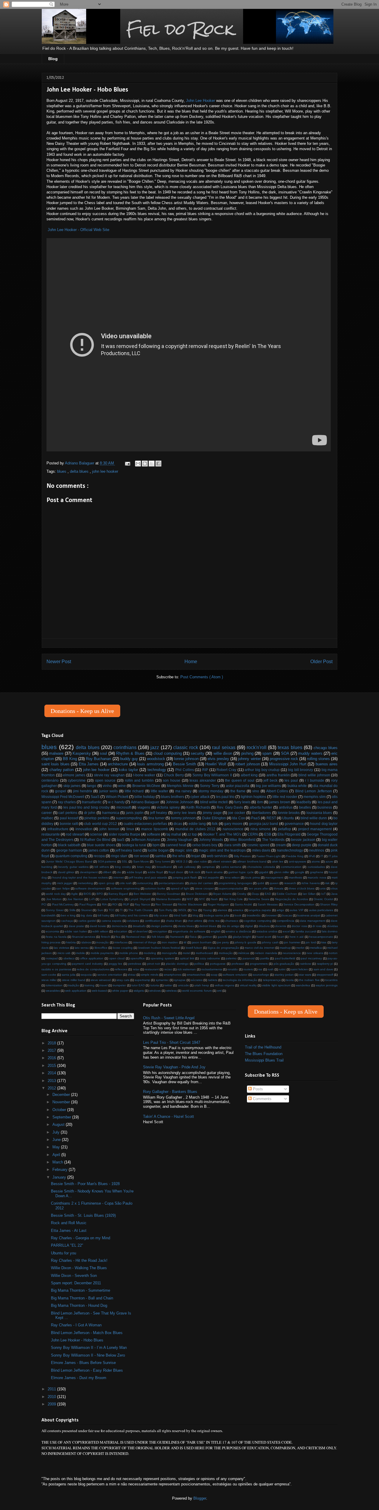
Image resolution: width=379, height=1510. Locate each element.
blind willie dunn (314, 818)
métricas (243, 953)
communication (291, 866)
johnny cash (270, 942)
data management (312, 920)
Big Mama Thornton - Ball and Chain (82, 1298)
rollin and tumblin (139, 780)
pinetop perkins (96, 818)
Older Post (321, 661)
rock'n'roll (256, 747)
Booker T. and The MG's (222, 834)
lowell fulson (194, 947)
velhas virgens (224, 985)
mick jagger (65, 883)
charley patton (61, 769)
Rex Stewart (163, 904)
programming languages (235, 883)
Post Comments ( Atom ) (201, 677)
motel (186, 953)
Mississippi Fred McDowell (62, 797)
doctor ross (299, 926)
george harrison (69, 850)
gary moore (233, 823)
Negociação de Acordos (291, 899)
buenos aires (327, 764)
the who (178, 856)
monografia (169, 953)
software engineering (125, 888)
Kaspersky (82, 753)
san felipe (63, 888)
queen (274, 883)
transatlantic (92, 802)
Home (190, 661)
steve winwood (101, 980)
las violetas (61, 947)
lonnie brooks (289, 813)
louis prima (252, 877)
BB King (70, 758)
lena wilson (232, 877)
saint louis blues (55, 764)
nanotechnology (290, 850)
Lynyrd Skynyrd (139, 899)
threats (278, 888)
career (46, 813)
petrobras (134, 963)
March (58, 1162)
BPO (100, 893)
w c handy (116, 802)
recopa (99, 856)
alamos (222, 910)
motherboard (204, 953)
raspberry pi (325, 963)
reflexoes (121, 969)
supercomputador (231, 888)
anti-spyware (297, 861)
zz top (192, 834)
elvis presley (218, 758)
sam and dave (323, 969)
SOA (285, 753)
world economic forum (197, 990)
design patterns (161, 926)
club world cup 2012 (100, 823)
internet (118, 877)
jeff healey (158, 813)
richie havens (310, 883)
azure (329, 861)
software (153, 834)
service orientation (109, 974)
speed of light (180, 888)
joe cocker (236, 813)
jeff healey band (128, 850)
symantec (162, 980)
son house (171, 780)
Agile (74, 893)
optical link (187, 958)
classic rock (185, 747)
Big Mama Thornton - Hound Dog (79, 1305)
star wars (305, 974)
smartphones (173, 974)
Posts (257, 1089)
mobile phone (128, 953)
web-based (99, 990)
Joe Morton (54, 899)
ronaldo (232, 969)
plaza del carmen (201, 883)
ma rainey (183, 791)
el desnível (140, 931)
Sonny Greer (54, 910)
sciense (96, 834)
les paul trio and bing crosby (86, 807)
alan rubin (200, 861)
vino (255, 791)
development (89, 872)
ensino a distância (238, 931)
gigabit (263, 872)
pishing (247, 753)
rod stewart (75, 834)
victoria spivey (168, 807)
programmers (259, 963)
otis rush (125, 883)
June (57, 1139)
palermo (231, 958)
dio (119, 872)
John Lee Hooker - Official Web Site (78, 229)
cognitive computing (257, 920)
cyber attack (200, 797)
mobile (80, 953)
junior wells (108, 791)
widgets (139, 990)
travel (103, 985)
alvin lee (277, 861)
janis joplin (135, 813)
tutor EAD (138, 985)
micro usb (63, 953)
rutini (282, 969)
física (193, 936)
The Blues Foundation (263, 1053)
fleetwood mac (136, 936)
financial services (83, 936)
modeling (150, 953)
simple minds (149, 974)
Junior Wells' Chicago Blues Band (69, 861)
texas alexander (203, 780)
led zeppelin (211, 877)
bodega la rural (134, 845)
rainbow (305, 963)
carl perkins (67, 813)
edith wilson (100, 931)
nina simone (260, 829)
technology (156, 769)
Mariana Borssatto (168, 899)
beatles (305, 807)
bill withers (101, 866)
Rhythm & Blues (130, 753)
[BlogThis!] (145, 464)
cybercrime (77, 780)
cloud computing (167, 753)
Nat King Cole (233, 899)
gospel (60, 791)
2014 (52, 1073)
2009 (52, 1404)
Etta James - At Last (68, 1230)
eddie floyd (155, 872)
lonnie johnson (186, 758)
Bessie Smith (184, 764)
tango (91, 786)
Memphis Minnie (180, 786)
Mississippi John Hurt (287, 764)
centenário (50, 780)
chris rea (213, 920)
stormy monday (210, 791)
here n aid (297, 936)
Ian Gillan (309, 893)
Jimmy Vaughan (179, 839)
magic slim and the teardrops (222, 850)
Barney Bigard (118, 893)
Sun (100, 910)
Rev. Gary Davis (230, 807)
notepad (52, 958)
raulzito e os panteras (56, 969)
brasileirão (254, 915)
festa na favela (56, 936)
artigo (280, 910)
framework (177, 936)
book (238, 915)
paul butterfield (285, 958)
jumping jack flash (185, 877)
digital (249, 926)
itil (185, 942)
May (56, 1147)
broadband (164, 866)
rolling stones (318, 758)
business (324, 807)
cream (281, 845)
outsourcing (145, 883)
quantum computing (71, 856)
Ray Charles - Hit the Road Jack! (79, 1260)
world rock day (56, 893)
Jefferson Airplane (145, 839)
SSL (125, 861)
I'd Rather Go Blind (95, 839)
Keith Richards (198, 807)
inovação (102, 942)
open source (105, 780)
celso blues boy (204, 845)
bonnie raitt (69, 823)
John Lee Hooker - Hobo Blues (77, 1340)
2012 (52, 1088)
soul (103, 753)
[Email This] (138, 464)
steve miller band (73, 980)
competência (285, 920)
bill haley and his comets (131, 915)
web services (217, 856)
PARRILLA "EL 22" (67, 1245)
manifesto (295, 877)
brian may (144, 866)
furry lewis (242, 802)
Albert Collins (277, 791)
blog (195, 915)
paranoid (249, 958)
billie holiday (144, 797)
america (238, 910)
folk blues (158, 936)
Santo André (243, 904)
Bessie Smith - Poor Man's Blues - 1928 (85, 1184)
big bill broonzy (300, 770)
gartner (207, 936)
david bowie (98, 926)
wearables (53, 990)
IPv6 (312, 856)
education (120, 931)
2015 (52, 1065)
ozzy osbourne (210, 958)
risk (327, 883)
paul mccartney (311, 958)
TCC (112, 910)
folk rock (194, 872)
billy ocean (161, 915)
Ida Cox (238, 818)
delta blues (80, 471)
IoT (323, 893)
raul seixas (223, 747)
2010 (52, 1396)
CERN (253, 834)
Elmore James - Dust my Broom (78, 1378)
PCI (43, 904)
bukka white (297, 786)
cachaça (67, 920)
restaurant (152, 969)
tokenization (54, 985)
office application (92, 958)
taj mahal (173, 834)
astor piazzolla (237, 786)
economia (52, 931)
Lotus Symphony (112, 899)
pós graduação (284, 963)
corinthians (124, 747)
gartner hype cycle (241, 872)
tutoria (154, 985)
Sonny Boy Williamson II (212, 775)
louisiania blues (319, 813)
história (71, 942)
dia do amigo (231, 926)
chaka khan (174, 920)
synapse (180, 980)
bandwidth (48, 915)
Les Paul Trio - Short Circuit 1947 (171, 1042)
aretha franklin (278, 775)
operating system (162, 958)
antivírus (286, 807)
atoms (315, 861)
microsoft (123, 807)
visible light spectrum (276, 985)
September (62, 1117)
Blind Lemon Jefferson (313, 791)
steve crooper (204, 888)
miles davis (261, 850)
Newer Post (58, 661)
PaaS (255, 818)
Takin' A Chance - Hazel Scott (168, 1116)
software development (90, 888)
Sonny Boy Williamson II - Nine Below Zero (88, 1355)
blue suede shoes (101, 845)
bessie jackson (303, 839)
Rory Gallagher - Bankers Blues (170, 1091)
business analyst (308, 915)
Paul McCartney (63, 904)
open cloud (117, 958)
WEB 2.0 (182, 861)
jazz (154, 747)
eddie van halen (76, 931)
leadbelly (303, 802)
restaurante (50, 834)
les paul (291, 780)
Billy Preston (242, 856)
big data (86, 915)
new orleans (314, 953)
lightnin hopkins (253, 797)
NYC (202, 899)
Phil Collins (184, 770)
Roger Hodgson (218, 904)
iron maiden (170, 942)
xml (219, 990)
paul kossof (69, 818)
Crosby (241, 893)
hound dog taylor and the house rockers (80, 877)
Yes (194, 910)
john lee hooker (105, 471)
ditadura (264, 926)
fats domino (330, 931)
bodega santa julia (216, 915)
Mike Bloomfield (242, 839)
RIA (104, 904)
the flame (237, 791)
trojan (195, 856)
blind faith (180, 915)
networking (85, 883)
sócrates (197, 980)
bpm (156, 845)
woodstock (156, 758)
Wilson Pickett (117, 797)
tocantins (331, 980)
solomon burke (155, 888)
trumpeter (119, 985)
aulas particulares (321, 910)
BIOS (87, 893)
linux (130, 829)
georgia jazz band (263, 823)
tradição (73, 985)
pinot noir (153, 963)
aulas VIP (296, 910)
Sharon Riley (329, 904)
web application (75, 990)
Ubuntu (288, 818)
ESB (267, 834)
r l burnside (314, 780)
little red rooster (284, 797)
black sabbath (69, 845)
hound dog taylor (324, 823)
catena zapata (111, 920)
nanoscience (233, 829)
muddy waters (310, 753)
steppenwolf (325, 974)
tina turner (156, 818)
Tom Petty (165, 910)
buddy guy (129, 758)
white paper (120, 990)
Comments (262, 1099)
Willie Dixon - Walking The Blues (79, 1268)
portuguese (218, 963)
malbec (47, 818)
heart (280, 936)
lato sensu (82, 947)
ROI (115, 904)
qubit (260, 883)
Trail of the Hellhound (263, 1047)
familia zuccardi (306, 931)
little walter (159, 791)
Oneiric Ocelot (323, 899)
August (59, 1124)
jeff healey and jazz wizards (148, 877)
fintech (105, 936)
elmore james (74, 775)
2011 (52, 1389)
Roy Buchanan (98, 758)
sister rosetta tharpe (124, 834)
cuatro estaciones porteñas (145, 823)
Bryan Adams (222, 893)
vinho (107, 786)
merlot (300, 947)
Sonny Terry (209, 786)
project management (315, 829)
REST (271, 818)
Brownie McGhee (146, 786)
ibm (260, 802)
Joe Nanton (75, 899)
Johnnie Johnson (180, 802)
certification (152, 920)
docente (280, 926)
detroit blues (207, 926)
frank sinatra (214, 872)
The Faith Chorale (140, 910)
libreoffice (100, 947)
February (60, 1169)
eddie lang (197, 823)
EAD (268, 893)
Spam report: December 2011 (76, 1283)
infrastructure (57, 829)
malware (56, 753)
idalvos (86, 942)
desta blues (186, 926)
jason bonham (201, 942)
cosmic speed (258, 845)
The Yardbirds (273, 839)
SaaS (95, 797)
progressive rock (284, 758)
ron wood (141, 856)
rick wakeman (186, 969)
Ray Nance (142, 904)
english (216, 931)
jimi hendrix (82, 791)
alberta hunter (261, 807)
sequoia (86, 974)
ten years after (259, 888)
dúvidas (332, 926)
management (274, 877)
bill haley (104, 915)
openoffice (137, 958)
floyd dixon (175, 872)
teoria (290, 980)
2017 (52, 1050)
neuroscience (291, 953)
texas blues (290, 747)
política (199, 963)
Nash (214, 899)
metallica (316, 947)
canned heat (176, 845)
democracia (119, 926)
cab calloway (187, 866)
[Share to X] (152, 464)
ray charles (67, 802)
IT (321, 856)
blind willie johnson (314, 775)
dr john (90, 813)
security (197, 753)
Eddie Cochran (287, 893)
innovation (84, 829)
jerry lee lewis (185, 813)
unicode (183, 985)
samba (160, 856)
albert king (249, 775)
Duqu (255, 893)
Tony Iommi (162, 861)
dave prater (76, 926)
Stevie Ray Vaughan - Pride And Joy (174, 1067)
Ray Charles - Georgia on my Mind (80, 1238)
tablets (212, 980)
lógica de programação (223, 947)
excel (286, 931)
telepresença (272, 980)
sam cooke (48, 974)
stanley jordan (284, 974)
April (56, 1154)
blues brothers (172, 797)
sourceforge (261, 974)
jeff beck (270, 780)
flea (118, 936)
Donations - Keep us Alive (82, 711)
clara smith (232, 845)
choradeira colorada (261, 866)
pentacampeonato (171, 883)
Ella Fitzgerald (289, 834)
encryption (160, 931)
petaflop (284, 829)
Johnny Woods (211, 839)
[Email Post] (127, 463)
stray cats (122, 980)
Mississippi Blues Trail (264, 1060)
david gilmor (66, 872)
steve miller (49, 980)
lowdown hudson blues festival (159, 947)
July (56, 1132)
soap (214, 974)
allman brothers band (251, 861)
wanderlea (303, 985)
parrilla (264, 958)
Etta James (89, 764)
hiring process (50, 942)
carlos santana (231, 866)
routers (248, 969)
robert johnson (247, 764)
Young (207, 910)
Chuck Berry (174, 775)
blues (62, 471)
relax (136, 969)
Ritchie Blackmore (190, 904)
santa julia (69, 974)
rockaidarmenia (211, 969)
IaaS (120, 839)
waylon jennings (327, 985)
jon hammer (292, 942)
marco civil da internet (259, 947)
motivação (226, 953)
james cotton (99, 850)
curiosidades (316, 866)
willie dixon (222, 753)
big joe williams (268, 786)
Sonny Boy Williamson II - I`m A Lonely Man (89, 1347)
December (61, 1094)
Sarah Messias (268, 904)
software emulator (235, 974)
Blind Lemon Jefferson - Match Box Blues (87, 1333)
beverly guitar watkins (73, 866)
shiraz (132, 974)
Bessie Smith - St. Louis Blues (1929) (83, 1215)
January (59, 1177)
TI (121, 910)
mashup (285, 947)
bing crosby (123, 866)
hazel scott (263, 936)
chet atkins (194, 920)
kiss (323, 942)
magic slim (183, 850)
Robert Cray (226, 770)
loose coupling (123, 947)
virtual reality (248, 985)
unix (323, 888)
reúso (168, 969)
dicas (178, 823)
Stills (72, 910)
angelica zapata (260, 910)
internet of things (145, 942)
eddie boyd (134, 872)
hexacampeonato (321, 936)
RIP (205, 770)
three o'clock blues (301, 888)
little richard (134, 791)
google (299, 872)
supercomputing (129, 818)
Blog (53, 58)
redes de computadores (93, 969)
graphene (316, 872)
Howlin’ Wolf (215, 764)
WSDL (182, 910)
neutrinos (316, 850)
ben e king (68, 915)
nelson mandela (266, 953)
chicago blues (326, 748)
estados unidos (266, 931)
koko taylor (128, 769)
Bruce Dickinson (197, 893)
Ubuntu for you (63, 1253)
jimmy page (212, 813)
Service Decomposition (298, 904)
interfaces (121, 942)
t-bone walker (144, 775)
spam (267, 753)
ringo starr (119, 856)
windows (155, 990)
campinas (208, 866)
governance (294, 823)
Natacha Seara (258, 899)
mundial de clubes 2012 (195, 829)
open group (106, 883)
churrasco (231, 920)
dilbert (107, 872)
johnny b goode (245, 942)
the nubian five (309, 980)
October (59, 1109)
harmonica (110, 813)
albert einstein (222, 861)
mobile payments (102, 953)
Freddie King (294, 856)
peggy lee (116, 963)
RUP (126, 904)
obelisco (69, 958)
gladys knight (242, 936)
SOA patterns (107, 861)
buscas (287, 915)
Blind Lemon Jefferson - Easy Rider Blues (87, 1370)
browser (271, 915)
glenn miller (281, 872)
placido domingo (177, 963)
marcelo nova (317, 877)
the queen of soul (239, 780)
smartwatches (196, 974)
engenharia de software (189, 931)
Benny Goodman (168, 893)
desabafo (139, 926)
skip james (72, 786)
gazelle (222, 936)
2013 (52, 1080)
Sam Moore (141, 861)
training (89, 985)
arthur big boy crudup (262, 770)
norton (333, 953)
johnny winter (249, 758)
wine (122, 786)
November (61, 1102)
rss (260, 969)
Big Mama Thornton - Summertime (80, 1290)
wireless (171, 990)
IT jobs (333, 856)
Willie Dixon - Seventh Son (74, 1275)
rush (271, 969)
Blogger (199, 1498)
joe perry (223, 942)
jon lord (311, 942)
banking (46, 866)
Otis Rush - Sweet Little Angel (169, 1018)
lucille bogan (158, 850)
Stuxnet (86, 910)
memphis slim (314, 797)
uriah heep (201, 985)
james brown (279, 802)
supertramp (142, 980)
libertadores (261, 813)
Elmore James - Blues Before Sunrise (83, 1362)
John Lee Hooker (200, 100)
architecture (118, 764)
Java (334, 893)
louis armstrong (150, 764)
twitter (168, 985)
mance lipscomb (154, 829)
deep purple (301, 845)
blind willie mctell (214, 802)
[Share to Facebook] (158, 464)
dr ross (317, 926)
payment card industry (87, 963)
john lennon (109, 829)
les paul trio (225, 797)
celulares (133, 920)
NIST (190, 899)
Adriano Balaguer (145, 802)
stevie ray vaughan (109, 775)
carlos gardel (87, 920)
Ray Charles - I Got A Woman (76, 1325)
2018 (52, 1043)
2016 (52, 1058)
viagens (143, 807)
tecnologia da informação (240, 980)
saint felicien (299, 969)
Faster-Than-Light (268, 856)
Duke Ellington (214, 818)
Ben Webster (142, 893)
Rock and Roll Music (68, 1223)
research (290, 883)
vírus (334, 888)
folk (215, 823)
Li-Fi (92, 899)
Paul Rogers (87, 904)
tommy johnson (183, 818)
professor (238, 963)
